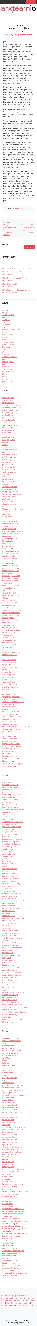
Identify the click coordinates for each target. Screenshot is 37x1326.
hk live (4, 374)
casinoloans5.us (8, 960)
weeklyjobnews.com (10, 1238)
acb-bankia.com (8, 1196)
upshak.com (7, 1201)
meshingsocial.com (9, 1164)
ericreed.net (7, 950)
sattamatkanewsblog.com (12, 1226)
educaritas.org (8, 437)
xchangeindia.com (9, 707)
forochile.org (7, 888)
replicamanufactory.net (11, 553)
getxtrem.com (7, 1159)
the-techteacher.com (10, 714)
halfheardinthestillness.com (13, 945)
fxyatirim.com (7, 474)
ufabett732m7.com (9, 655)
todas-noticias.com (9, 1068)
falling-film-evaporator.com (12, 1214)
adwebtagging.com (9, 1243)
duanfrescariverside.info (11, 595)
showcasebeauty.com (10, 836)
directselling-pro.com (10, 749)
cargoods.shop (8, 1083)
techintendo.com (9, 489)
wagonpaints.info (9, 625)
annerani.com (7, 856)
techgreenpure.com (10, 492)
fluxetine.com (7, 953)
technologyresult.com (10, 479)
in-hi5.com (6, 1063)
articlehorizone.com (10, 524)
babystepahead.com (10, 1248)
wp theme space (22, 1322)
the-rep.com (7, 851)
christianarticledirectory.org (13, 1019)
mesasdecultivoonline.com (12, 1130)
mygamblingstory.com (11, 1038)
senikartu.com (8, 1070)
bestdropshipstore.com (11, 494)
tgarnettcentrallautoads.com (13, 809)
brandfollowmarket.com (11, 1236)
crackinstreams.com (10, 534)
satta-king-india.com (10, 519)
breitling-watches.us (10, 807)
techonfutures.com (9, 679)
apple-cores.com (8, 990)
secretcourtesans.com (11, 405)
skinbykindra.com (9, 736)
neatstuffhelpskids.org (11, 883)
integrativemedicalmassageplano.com (17, 1191)
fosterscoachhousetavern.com (14, 1127)
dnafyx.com (6, 462)
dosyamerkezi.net (9, 832)
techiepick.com (8, 672)
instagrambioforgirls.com (12, 1152)
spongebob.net (8, 1100)
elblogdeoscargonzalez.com (13, 918)
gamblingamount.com (11, 1253)
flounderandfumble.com (11, 603)
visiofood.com (7, 657)
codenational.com (9, 741)
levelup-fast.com (8, 546)
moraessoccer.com (9, 886)
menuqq (4, 1296)
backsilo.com (7, 1204)
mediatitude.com (9, 824)
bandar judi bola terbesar (12, 329)
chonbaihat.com (8, 916)
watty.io (5, 1075)
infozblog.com (8, 913)
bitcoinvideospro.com (10, 1088)
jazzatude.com (8, 859)
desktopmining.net (9, 997)
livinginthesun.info (9, 1078)
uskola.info (6, 623)
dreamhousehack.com (11, 711)
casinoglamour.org (9, 1014)
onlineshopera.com (9, 450)
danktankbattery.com (10, 1176)
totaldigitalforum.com (11, 721)
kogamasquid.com (9, 1009)
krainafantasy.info (9, 1065)
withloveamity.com (9, 469)
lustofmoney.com (9, 1263)
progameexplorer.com (11, 744)
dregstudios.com (9, 881)
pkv (3, 352)
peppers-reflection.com (11, 1268)
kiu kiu (5, 317)
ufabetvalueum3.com (10, 571)
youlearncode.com (9, 472)
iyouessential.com (9, 467)
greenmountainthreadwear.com (14, 1221)
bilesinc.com (7, 866)
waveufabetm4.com (10, 580)
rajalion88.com (8, 415)
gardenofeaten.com (10, 1142)
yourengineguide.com (11, 697)
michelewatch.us (8, 802)
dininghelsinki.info (9, 593)
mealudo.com (7, 1179)
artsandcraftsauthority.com (13, 763)
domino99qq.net (8, 1048)
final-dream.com (8, 637)
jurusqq (5, 312)
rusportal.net (7, 1073)
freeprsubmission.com (11, 662)
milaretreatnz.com (9, 869)
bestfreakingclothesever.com (13, 1211)
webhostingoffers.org (10, 482)
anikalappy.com (8, 590)
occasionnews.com (9, 1260)
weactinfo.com (8, 1162)
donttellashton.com (10, 1053)
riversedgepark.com (10, 420)
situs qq (5, 339)
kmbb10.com (7, 1157)
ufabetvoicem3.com (10, 578)
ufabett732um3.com (10, 620)
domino (5, 379)
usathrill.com (7, 689)
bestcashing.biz (8, 903)
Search (5, 244)
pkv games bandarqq (10, 381)
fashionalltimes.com (10, 719)
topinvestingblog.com (10, 846)
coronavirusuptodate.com (12, 531)
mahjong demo (8, 362)
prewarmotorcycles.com (11, 827)
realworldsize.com (9, 1117)
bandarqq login (24, 1303)
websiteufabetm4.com (11, 585)
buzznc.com (7, 731)
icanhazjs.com (7, 980)
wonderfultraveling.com (11, 893)
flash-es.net (6, 1199)
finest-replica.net (9, 640)
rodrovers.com (8, 514)
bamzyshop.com (8, 674)
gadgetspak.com (8, 536)
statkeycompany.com (10, 841)
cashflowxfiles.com (9, 1154)
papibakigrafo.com (9, 977)
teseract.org (7, 650)
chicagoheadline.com (10, 410)
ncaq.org (5, 445)
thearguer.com (8, 1167)
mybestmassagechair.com (12, 948)
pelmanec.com (8, 1045)
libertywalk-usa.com (10, 785)
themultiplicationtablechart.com (14, 1012)
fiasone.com (7, 1174)
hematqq (11, 1305)
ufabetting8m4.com (10, 566)
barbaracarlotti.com (10, 995)
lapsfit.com (6, 543)
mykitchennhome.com (11, 967)
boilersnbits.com (8, 1132)
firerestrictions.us (9, 906)
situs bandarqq (8, 322)
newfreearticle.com (9, 1137)
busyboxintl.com (8, 1102)
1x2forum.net (7, 400)
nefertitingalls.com (9, 430)
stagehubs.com (8, 398)
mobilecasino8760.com (11, 955)
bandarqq (6, 347)
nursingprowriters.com (11, 1218)
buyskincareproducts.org (12, 1005)
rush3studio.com (9, 1055)
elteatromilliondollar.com (12, 1110)
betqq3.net (6, 958)
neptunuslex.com (9, 797)
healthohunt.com (9, 605)
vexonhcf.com (7, 819)
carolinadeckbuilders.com (12, 844)
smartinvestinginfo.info (11, 610)
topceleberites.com (9, 563)
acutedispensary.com (10, 1223)
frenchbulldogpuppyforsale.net (14, 1007)
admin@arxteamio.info (25, 35)
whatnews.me (7, 635)
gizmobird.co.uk (8, 790)
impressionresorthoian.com (13, 1209)
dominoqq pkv (8, 315)
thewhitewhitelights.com (12, 938)
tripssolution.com (9, 516)
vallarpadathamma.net (11, 1115)
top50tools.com (8, 849)
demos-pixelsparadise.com (12, 822)
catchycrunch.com (9, 425)
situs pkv (5, 327)
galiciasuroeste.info (10, 876)
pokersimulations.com (11, 551)
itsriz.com (6, 1080)
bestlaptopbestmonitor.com (13, 930)
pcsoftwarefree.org (10, 457)
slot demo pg (7, 371)
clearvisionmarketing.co (11, 630)
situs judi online (8, 344)
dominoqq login (15, 1298)
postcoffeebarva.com (10, 1107)
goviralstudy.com (9, 985)
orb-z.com (6, 1125)
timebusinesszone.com (11, 1265)
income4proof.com (9, 435)
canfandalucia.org (9, 694)
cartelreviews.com (9, 496)
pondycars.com (8, 677)
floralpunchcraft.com (10, 1172)
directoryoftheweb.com (11, 1050)
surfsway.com (7, 499)
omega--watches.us (10, 804)
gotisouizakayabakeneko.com (14, 1095)
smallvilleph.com (8, 874)
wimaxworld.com (9, 898)
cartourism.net (8, 987)
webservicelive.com (9, 766)
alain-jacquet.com (9, 1092)
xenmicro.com (7, 447)
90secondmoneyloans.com (12, 509)
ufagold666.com (8, 665)
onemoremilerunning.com (12, 1147)
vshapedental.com (9, 692)
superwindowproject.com (12, 975)
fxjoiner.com (7, 734)
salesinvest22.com (9, 647)
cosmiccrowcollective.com (12, 1090)
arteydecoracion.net (10, 925)
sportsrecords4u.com (10, 561)
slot (26, 208)
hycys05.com (7, 1144)
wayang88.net (7, 583)
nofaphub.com (8, 427)
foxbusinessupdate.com (11, 1186)
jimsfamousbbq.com (10, 782)
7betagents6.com (9, 529)
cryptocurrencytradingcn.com (14, 1228)
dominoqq (6, 320)
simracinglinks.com (9, 829)
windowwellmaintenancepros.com (15, 1273)
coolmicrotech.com (9, 709)
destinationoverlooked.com (13, 1251)
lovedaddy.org (7, 1189)
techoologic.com (8, 682)
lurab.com (6, 753)
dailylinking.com (8, 459)
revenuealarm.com (9, 751)
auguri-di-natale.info (10, 799)
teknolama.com (8, 1120)
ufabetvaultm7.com (10, 573)
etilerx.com (6, 598)
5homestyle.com (8, 1022)
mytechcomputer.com (10, 758)
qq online (6, 325)
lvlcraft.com (7, 506)
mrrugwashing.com (10, 1194)
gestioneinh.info (8, 642)
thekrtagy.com (8, 704)
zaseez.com (6, 422)
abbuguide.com (8, 477)
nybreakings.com (9, 699)
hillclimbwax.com (9, 1256)
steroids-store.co (9, 923)
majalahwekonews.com (11, 1041)
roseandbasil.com (9, 935)
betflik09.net (7, 442)
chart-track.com (8, 891)
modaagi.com (7, 871)
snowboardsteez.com (10, 1149)
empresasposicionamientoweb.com (16, 726)
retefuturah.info (8, 608)
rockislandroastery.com (11, 746)
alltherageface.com (9, 739)
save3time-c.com (8, 817)
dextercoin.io (7, 1017)
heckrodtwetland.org (10, 943)
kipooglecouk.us (8, 965)
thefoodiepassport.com (11, 972)
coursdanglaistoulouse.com (13, 794)
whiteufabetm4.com (10, 588)
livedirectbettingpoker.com (12, 1184)
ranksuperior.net (8, 1246)
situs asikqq (7, 354)
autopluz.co (7, 814)
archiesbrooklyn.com (10, 908)
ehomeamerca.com (9, 487)
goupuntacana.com (10, 417)
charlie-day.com (8, 1181)
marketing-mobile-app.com (13, 1169)
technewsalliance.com (11, 613)
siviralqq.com (7, 1206)
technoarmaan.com (10, 724)
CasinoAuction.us (9, 962)
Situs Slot (16, 208)
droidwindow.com (9, 660)
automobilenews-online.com (13, 716)
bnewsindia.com (8, 669)
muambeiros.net (8, 911)
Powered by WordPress (13, 1320)
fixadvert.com (7, 812)
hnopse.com (7, 1258)
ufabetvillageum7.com (11, 576)
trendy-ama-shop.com (11, 652)
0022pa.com (7, 861)
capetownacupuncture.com (13, 1085)
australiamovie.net (9, 787)
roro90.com (7, 1058)
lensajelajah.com (8, 440)
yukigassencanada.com (11, 521)
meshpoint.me (8, 1097)
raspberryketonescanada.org (13, 684)
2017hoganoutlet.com (11, 1043)
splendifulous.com (9, 558)
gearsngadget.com (9, 538)
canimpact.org (8, 982)
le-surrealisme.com (9, 834)
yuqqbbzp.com (8, 526)
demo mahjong (8, 342)
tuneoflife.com (8, 1270)
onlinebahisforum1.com (11, 408)
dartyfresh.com (8, 452)
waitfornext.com (8, 627)
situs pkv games (8, 334)
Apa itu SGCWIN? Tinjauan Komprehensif (18, 268)
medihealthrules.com (10, 687)
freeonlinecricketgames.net (13, 901)
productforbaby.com (10, 1122)
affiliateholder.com (9, 1275)
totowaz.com (7, 1231)
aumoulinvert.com (9, 970)
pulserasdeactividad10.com (13, 992)
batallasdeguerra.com (11, 878)
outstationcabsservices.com (13, 702)
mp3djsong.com (8, 792)
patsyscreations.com (10, 432)
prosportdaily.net (9, 645)
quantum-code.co (9, 632)
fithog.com (6, 928)
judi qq (5, 310)
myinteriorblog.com (10, 667)
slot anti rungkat (12, 1303)
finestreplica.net (8, 600)
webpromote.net (9, 920)
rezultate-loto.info (9, 556)
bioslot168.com (8, 761)
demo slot (6, 359)
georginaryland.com (10, 933)
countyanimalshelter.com (12, 1241)
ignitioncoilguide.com (10, 756)
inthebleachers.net (9, 1000)
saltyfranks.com (8, 854)
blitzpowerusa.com (9, 1139)
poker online (20, 1305)
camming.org (7, 412)
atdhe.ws (5, 940)
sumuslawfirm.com (9, 1216)
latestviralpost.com (9, 1134)
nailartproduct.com (9, 501)
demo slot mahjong (10, 357)
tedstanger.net (8, 618)
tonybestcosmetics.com (11, 729)
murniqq (4, 1305)
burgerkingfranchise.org (12, 1112)
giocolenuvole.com (9, 464)
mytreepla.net (7, 548)
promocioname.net (9, 896)
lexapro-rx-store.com (10, 1002)
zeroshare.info (8, 864)
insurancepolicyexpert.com (12, 839)
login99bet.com (8, 403)
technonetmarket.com (11, 615)
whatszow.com (8, 484)
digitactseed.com (9, 504)
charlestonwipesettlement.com (14, 1233)
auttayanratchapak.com (11, 1105)
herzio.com (6, 1060)
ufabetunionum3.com (10, 568)
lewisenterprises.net (10, 454)
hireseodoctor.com (9, 541)
